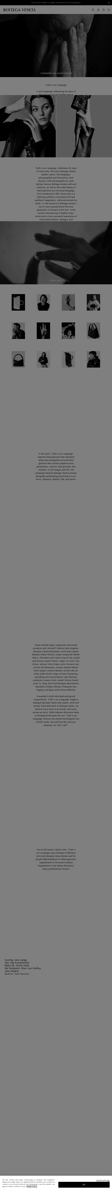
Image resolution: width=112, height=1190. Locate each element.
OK (84, 1184)
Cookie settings (103, 1180)
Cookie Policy (32, 1186)
